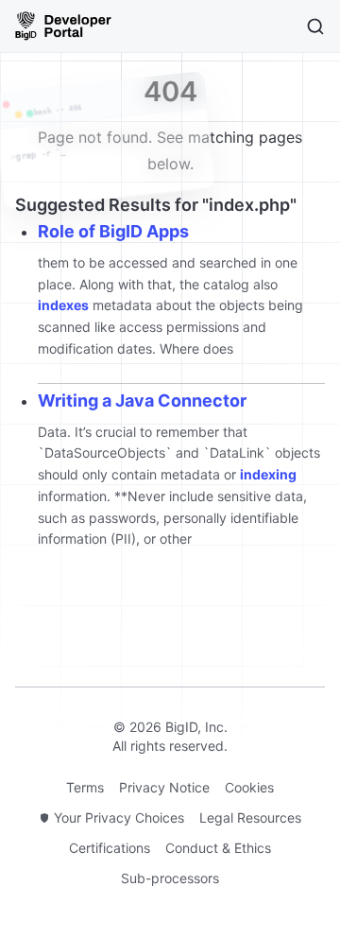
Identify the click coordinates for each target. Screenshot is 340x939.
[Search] (315, 26)
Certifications (109, 848)
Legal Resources (250, 817)
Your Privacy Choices (119, 817)
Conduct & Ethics (218, 848)
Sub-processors (170, 878)
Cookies (249, 787)
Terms (85, 787)
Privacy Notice (164, 787)
